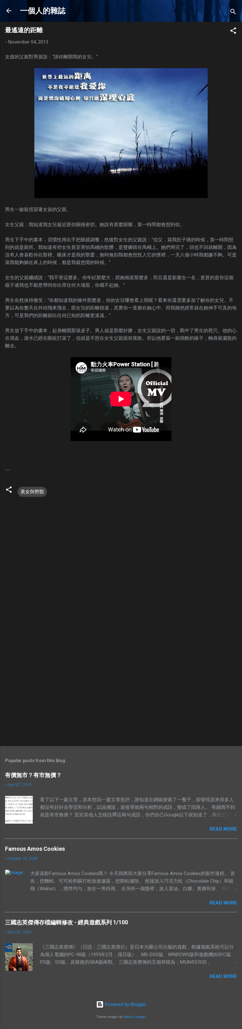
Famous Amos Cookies (35, 848)
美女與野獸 (32, 492)
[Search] (233, 12)
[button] (233, 32)
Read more (223, 829)
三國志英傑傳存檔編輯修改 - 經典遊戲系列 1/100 (66, 922)
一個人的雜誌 (43, 10)
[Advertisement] (121, 692)
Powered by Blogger (125, 1004)
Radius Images (135, 1017)
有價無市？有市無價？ (33, 775)
